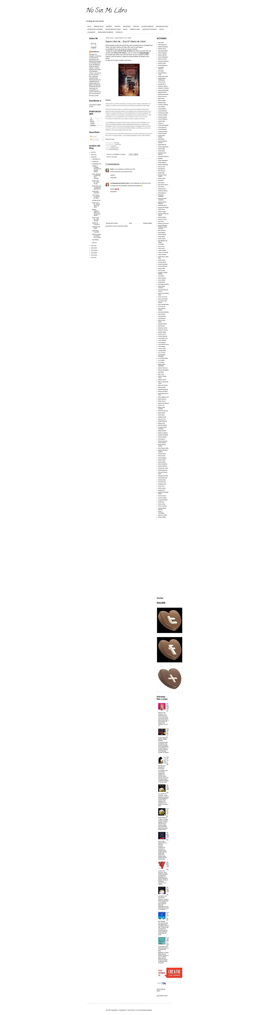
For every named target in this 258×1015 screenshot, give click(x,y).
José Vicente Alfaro (163, 304)
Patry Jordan (161, 455)
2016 (92, 248)
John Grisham (162, 278)
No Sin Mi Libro (106, 11)
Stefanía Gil (161, 490)
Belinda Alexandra (163, 94)
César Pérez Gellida (161, 136)
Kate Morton (161, 326)
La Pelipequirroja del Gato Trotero (120, 183)
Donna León (161, 166)
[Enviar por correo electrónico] (130, 154)
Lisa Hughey (161, 346)
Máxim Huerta (162, 431)
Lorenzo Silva (162, 348)
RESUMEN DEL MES (162, 26)
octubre (94, 161)
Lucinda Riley (162, 350)
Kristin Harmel (162, 334)
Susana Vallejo (162, 498)
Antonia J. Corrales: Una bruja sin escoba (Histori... (96, 169)
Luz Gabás (161, 362)
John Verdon (161, 280)
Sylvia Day (161, 502)
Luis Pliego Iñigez (163, 358)
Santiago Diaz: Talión (96, 227)
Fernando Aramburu (161, 195)
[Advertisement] (165, 551)
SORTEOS (117, 26)
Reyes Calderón (162, 464)
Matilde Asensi (162, 417)
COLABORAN (91, 32)
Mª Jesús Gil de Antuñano (162, 428)
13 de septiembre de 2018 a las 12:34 (140, 183)
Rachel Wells (161, 462)
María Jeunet (161, 401)
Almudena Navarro (163, 61)
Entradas (94, 136)
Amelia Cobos (162, 63)
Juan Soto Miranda (163, 312)
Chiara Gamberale (163, 125)
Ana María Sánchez (161, 68)
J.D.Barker (161, 244)
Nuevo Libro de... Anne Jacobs (95, 182)
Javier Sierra (161, 260)
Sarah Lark (161, 486)
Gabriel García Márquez (162, 202)
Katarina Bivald (162, 324)
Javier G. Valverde (163, 252)
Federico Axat (162, 189)
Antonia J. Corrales (163, 88)
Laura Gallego (162, 340)
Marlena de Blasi (162, 391)
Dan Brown (161, 139)
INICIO (89, 26)
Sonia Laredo (162, 488)
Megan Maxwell (162, 421)
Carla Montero (162, 109)
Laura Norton (161, 342)
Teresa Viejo (161, 504)
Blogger (150, 1010)
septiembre (95, 164)
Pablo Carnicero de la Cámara (162, 441)
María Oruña (161, 413)
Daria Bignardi (162, 144)
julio (93, 242)
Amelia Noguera (162, 65)
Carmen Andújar (162, 115)
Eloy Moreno (161, 171)
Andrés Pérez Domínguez (162, 79)
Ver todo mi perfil (93, 95)
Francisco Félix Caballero (162, 199)
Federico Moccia (162, 191)
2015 (92, 250)
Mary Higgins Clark (163, 397)
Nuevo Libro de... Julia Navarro (95, 219)
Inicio (130, 223)
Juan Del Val (161, 306)
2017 (92, 245)
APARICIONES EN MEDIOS (105, 32)
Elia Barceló (161, 169)
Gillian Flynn (161, 209)
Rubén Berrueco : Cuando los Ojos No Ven (96, 187)
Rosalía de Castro (163, 468)
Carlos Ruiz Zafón (163, 113)
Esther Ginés (161, 178)
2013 (92, 255)
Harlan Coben (162, 217)
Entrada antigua (147, 223)
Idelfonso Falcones (163, 223)
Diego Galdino (162, 162)
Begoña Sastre (162, 92)
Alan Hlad (161, 42)
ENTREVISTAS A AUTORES (95, 29)
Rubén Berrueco (162, 470)
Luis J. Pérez (161, 352)
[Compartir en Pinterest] (137, 154)
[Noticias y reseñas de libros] (163, 991)
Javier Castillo (162, 250)
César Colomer (162, 133)
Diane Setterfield (162, 160)
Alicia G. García (162, 59)
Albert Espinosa (162, 44)
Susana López (162, 495)
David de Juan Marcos (162, 153)
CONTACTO (119, 32)
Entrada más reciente (112, 223)
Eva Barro (161, 180)
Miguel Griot (161, 423)
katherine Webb (162, 515)
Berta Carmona (162, 96)
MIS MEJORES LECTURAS (113, 29)
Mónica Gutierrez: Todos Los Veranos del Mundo (96, 212)
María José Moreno (163, 403)
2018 (92, 157)
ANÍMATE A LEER (135, 29)
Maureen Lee (162, 419)
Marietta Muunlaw (163, 389)
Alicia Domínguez (163, 57)
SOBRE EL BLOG (98, 26)
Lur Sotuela (161, 360)
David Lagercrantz (163, 146)
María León (161, 405)
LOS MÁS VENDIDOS (147, 26)
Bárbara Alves (162, 102)
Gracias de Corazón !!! (96, 223)
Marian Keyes (162, 387)
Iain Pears (161, 221)
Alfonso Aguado (162, 53)
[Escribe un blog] (132, 154)
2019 (92, 154)
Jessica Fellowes (163, 264)
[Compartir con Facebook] (135, 154)
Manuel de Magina (163, 370)
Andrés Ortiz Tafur (163, 76)
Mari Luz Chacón (163, 385)
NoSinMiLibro (95, 51)
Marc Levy (161, 374)
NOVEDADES (127, 26)
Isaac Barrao (161, 232)
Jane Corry (161, 246)
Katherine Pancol (163, 330)
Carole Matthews (162, 119)
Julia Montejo (162, 316)
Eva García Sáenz (163, 184)
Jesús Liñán (161, 268)
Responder (113, 177)
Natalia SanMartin (163, 435)
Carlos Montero (162, 111)
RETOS (125, 29)
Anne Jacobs (161, 82)
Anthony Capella (162, 86)
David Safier (161, 149)
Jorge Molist (161, 282)
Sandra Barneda (162, 478)
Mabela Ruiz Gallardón (161, 365)
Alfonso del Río (162, 55)
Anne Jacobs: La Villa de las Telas (96, 196)
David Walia (161, 151)
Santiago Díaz (162, 484)
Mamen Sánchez (162, 368)
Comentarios (95, 139)
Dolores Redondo (163, 164)
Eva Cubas (161, 182)
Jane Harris (161, 248)
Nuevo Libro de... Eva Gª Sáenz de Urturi (96, 205)
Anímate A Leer (96, 200)
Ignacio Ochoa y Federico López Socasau (162, 227)
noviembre (95, 159)
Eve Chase (161, 186)
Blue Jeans (161, 98)
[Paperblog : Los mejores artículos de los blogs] (162, 984)
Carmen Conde (162, 117)
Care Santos (161, 106)
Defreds (160, 158)
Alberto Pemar (162, 48)
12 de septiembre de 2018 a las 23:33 (124, 169)
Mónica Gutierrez (163, 433)
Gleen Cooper (162, 211)
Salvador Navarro (163, 475)
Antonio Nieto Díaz (163, 90)
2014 (92, 252)
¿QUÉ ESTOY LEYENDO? (149, 29)
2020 (92, 152)
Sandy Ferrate (162, 482)
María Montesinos (163, 411)
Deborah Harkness (163, 156)
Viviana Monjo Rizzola (162, 509)
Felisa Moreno (162, 193)
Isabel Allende (162, 234)
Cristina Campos (162, 131)
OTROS (161, 29)
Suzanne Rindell (162, 500)
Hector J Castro (162, 219)
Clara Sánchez (162, 127)
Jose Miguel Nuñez (163, 284)
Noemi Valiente (162, 437)
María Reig (161, 415)
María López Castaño (161, 408)
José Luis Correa (163, 299)
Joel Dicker (161, 276)
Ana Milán (161, 71)
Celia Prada (161, 121)
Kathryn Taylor (162, 332)
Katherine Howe (162, 328)
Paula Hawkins (162, 458)
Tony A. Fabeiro (162, 506)
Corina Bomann (162, 129)
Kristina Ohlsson (162, 336)
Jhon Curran (161, 270)
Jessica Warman (162, 266)
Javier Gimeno (162, 254)
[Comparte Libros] (162, 995)
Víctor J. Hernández (161, 512)
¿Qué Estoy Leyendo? (95, 192)
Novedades (114, 156)
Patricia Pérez (162, 453)
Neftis (112, 169)
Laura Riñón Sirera (163, 344)
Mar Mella (161, 372)
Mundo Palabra (162, 425)
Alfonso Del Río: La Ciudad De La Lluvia (96, 236)
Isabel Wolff (161, 236)
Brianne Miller (162, 100)
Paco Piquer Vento (163, 448)
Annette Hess (162, 84)
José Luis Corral (162, 297)
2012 (92, 257)
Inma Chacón (162, 230)
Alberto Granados (163, 46)
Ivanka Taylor (161, 238)
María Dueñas (162, 399)
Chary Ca (160, 123)
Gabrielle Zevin (162, 205)
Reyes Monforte (162, 466)
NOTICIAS (136, 26)
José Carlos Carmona (161, 287)
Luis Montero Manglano (161, 355)
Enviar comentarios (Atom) (120, 226)
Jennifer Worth (162, 262)
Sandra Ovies (162, 480)
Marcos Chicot (162, 379)
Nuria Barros (161, 439)
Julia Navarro (162, 318)
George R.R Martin (163, 207)
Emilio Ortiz (161, 173)
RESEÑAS (109, 26)
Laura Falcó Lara (163, 338)
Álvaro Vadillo (162, 517)
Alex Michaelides (163, 51)
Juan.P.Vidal (161, 314)
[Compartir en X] (133, 154)
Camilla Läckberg (163, 104)
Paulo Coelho (162, 460)
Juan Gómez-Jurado (162, 309)
